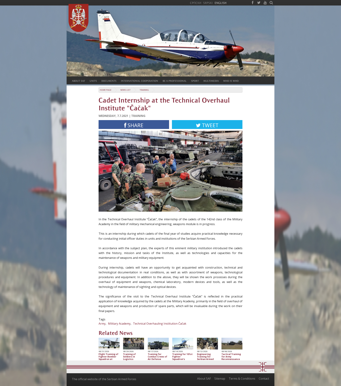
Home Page (105, 90)
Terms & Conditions (242, 379)
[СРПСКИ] (195, 3)
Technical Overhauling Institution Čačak (159, 324)
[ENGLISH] (220, 3)
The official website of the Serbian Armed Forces (104, 379)
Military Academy (119, 324)
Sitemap (219, 379)
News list (125, 90)
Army (102, 324)
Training (144, 90)
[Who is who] (233, 80)
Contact (264, 379)
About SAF (204, 379)
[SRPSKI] (208, 3)
